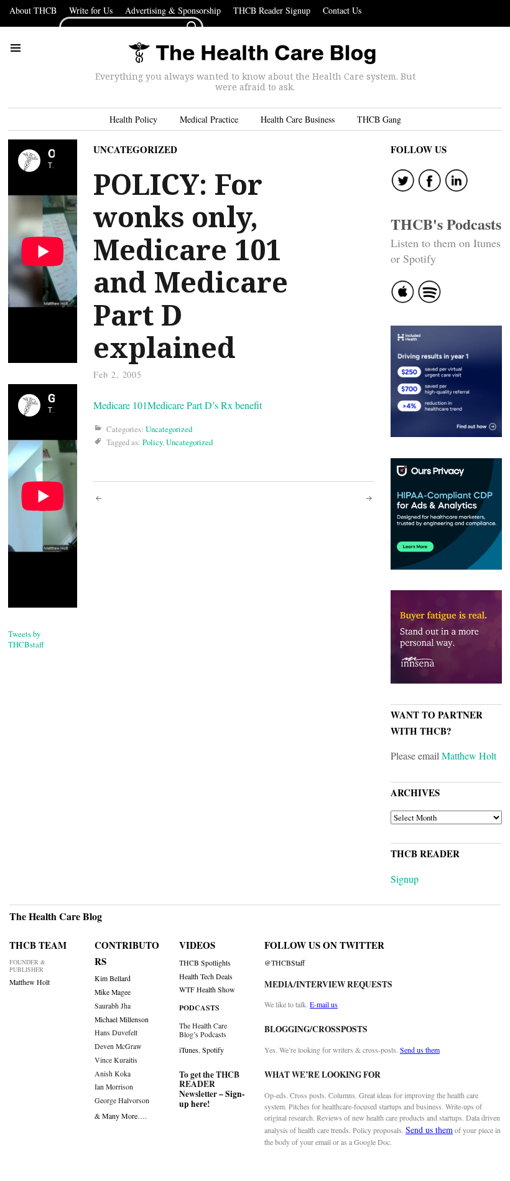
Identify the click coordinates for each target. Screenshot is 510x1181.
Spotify (213, 1050)
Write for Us (91, 10)
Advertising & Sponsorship (173, 10)
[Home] (252, 53)
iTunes (188, 1050)
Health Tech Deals (206, 976)
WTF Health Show (207, 989)
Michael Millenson (122, 1019)
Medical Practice (209, 119)
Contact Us (342, 10)
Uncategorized (135, 149)
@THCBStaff (284, 962)
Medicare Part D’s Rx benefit (204, 405)
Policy (152, 442)
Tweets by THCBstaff (26, 639)
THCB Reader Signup (271, 10)
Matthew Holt (469, 755)
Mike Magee (113, 992)
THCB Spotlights (205, 962)
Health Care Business (298, 119)
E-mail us (324, 1004)
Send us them (420, 1050)
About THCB (33, 10)
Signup (405, 878)
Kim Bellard (113, 978)
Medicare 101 (120, 405)
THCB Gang (379, 119)
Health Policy (133, 119)
